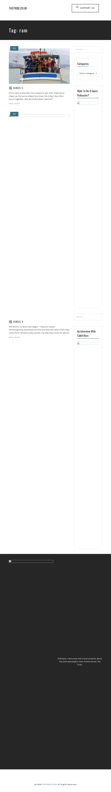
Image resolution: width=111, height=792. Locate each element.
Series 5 (18, 88)
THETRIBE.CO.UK (18, 8)
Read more (14, 103)
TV (14, 48)
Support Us (87, 8)
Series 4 (18, 321)
